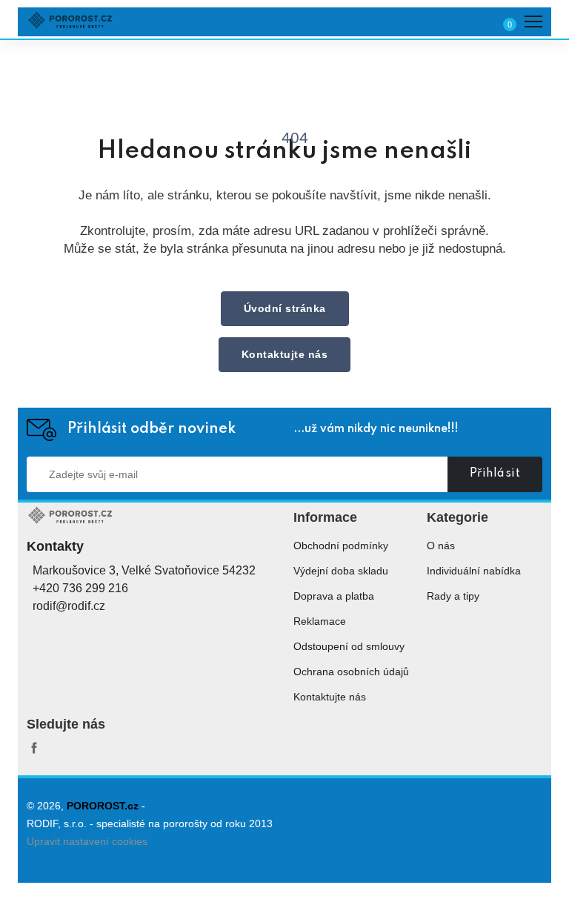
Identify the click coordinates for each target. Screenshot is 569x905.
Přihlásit (495, 474)
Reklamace (319, 621)
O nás (441, 545)
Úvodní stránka (285, 308)
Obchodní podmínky (340, 545)
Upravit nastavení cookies (87, 841)
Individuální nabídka (474, 571)
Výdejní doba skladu (340, 571)
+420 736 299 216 (80, 588)
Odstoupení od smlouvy (349, 646)
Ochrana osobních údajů (351, 671)
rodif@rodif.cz (69, 606)
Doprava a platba (333, 596)
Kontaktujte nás (285, 354)
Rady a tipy (453, 596)
